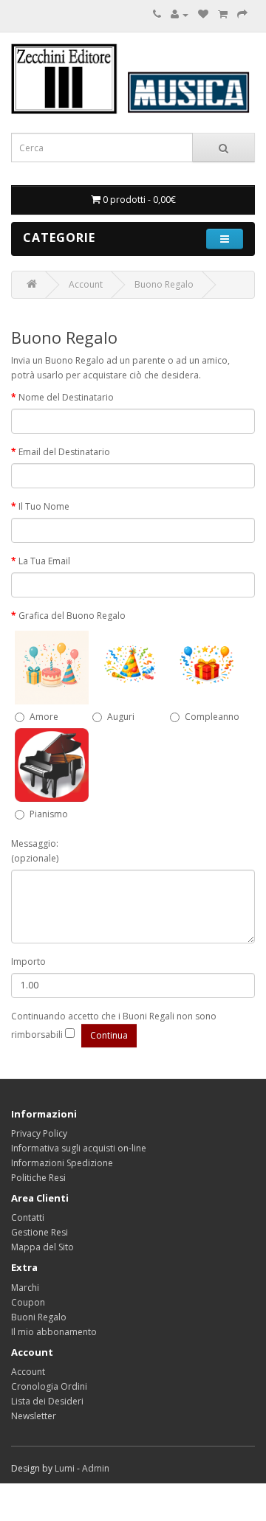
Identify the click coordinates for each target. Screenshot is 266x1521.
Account (86, 284)
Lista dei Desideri (47, 1401)
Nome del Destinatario (66, 397)
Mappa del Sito (42, 1247)
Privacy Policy (39, 1133)
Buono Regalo (164, 284)
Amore (44, 716)
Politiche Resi (38, 1177)
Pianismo (49, 814)
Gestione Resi (39, 1232)
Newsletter (33, 1416)
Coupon (28, 1302)
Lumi (65, 1468)
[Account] (179, 14)
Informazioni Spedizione (62, 1163)
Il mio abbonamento (54, 1332)
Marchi (25, 1287)
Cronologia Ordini (49, 1386)
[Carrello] (223, 14)
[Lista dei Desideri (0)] (203, 14)
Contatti (27, 1217)
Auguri (120, 716)
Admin (95, 1468)
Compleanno (212, 716)
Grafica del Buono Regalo (72, 615)
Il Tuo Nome (43, 506)
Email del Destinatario (64, 452)
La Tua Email (44, 561)
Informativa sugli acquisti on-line (78, 1148)
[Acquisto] (242, 14)
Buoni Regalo (38, 1317)
